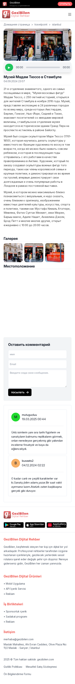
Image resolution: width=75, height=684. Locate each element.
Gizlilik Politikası (13, 666)
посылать (18, 392)
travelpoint (41, 24)
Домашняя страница (17, 24)
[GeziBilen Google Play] (14, 525)
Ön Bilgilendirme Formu (17, 674)
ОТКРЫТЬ (65, 4)
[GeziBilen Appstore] (35, 525)
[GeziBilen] (15, 14)
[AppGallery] (57, 525)
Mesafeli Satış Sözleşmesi (41, 666)
